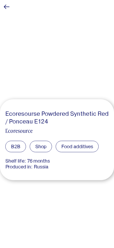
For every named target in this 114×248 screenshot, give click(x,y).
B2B (15, 146)
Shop (40, 146)
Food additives (77, 146)
